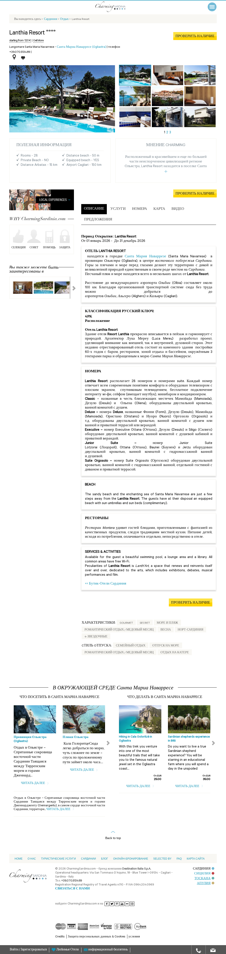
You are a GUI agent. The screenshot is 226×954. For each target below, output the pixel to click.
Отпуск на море (165, 646)
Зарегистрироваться (34, 950)
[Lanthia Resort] (135, 75)
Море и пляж (167, 623)
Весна (165, 630)
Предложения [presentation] (98, 220)
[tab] (94, 209)
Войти (14, 950)
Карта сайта (196, 858)
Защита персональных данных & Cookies (96, 937)
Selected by (162, 858)
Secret (145, 623)
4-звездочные (96, 637)
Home (19, 858)
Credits (60, 937)
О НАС (32, 858)
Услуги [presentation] (118, 209)
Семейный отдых (130, 646)
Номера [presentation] (139, 209)
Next (71, 288)
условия (134, 937)
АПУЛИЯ (204, 883)
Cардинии (88, 858)
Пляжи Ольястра (76, 737)
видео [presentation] (177, 209)
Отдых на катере (174, 652)
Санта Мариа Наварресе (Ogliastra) (81, 47)
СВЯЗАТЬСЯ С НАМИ (72, 889)
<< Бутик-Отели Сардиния (105, 584)
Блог (104, 858)
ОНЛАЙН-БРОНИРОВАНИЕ (130, 858)
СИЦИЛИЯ (202, 874)
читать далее (33, 783)
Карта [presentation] (159, 209)
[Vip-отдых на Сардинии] (116, 7)
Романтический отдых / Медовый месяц (119, 630)
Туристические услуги (58, 858)
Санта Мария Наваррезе (145, 257)
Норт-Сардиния (190, 630)
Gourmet (126, 623)
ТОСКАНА (202, 878)
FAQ (179, 858)
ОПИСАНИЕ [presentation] (94, 209)
